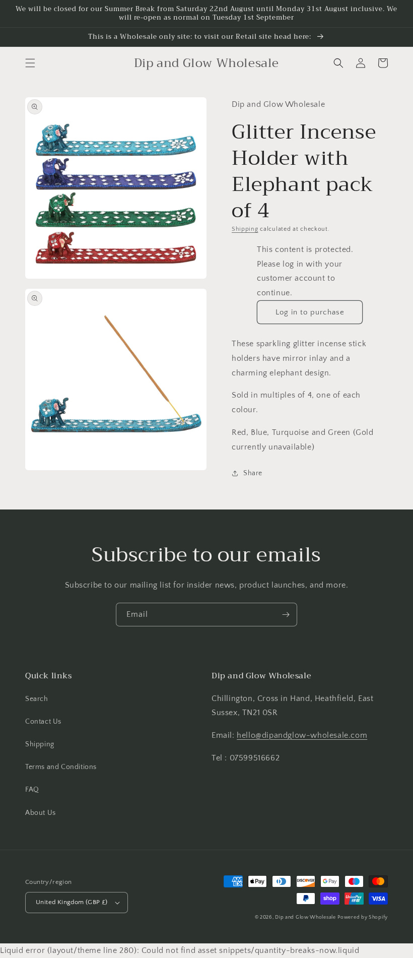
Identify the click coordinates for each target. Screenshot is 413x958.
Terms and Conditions (61, 767)
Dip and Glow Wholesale (305, 917)
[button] (30, 63)
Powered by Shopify (362, 917)
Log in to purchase (310, 312)
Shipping (245, 229)
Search (36, 699)
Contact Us (43, 722)
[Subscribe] (285, 614)
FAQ (32, 790)
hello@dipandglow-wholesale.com (302, 735)
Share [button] (252, 473)
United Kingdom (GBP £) (72, 902)
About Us (40, 813)
